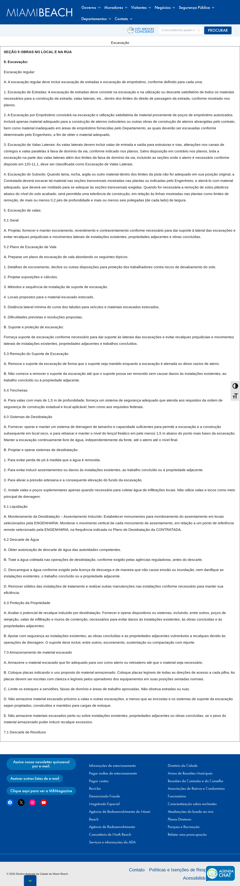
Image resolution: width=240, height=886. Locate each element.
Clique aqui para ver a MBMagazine (41, 790)
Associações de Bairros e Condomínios (196, 788)
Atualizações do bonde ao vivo (190, 811)
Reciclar (95, 788)
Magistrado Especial (104, 804)
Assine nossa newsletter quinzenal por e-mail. (41, 763)
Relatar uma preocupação (187, 834)
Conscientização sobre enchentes (192, 804)
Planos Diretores (179, 819)
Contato (137, 869)
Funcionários (177, 796)
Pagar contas (98, 781)
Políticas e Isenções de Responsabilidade (190, 869)
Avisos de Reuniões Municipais (190, 773)
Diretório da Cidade (183, 765)
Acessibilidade (197, 878)
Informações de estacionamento (112, 765)
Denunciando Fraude (104, 796)
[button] (98, 7)
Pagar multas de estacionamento (113, 773)
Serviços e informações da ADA (112, 842)
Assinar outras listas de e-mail (34, 778)
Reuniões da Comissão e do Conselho (195, 781)
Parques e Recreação (184, 826)
